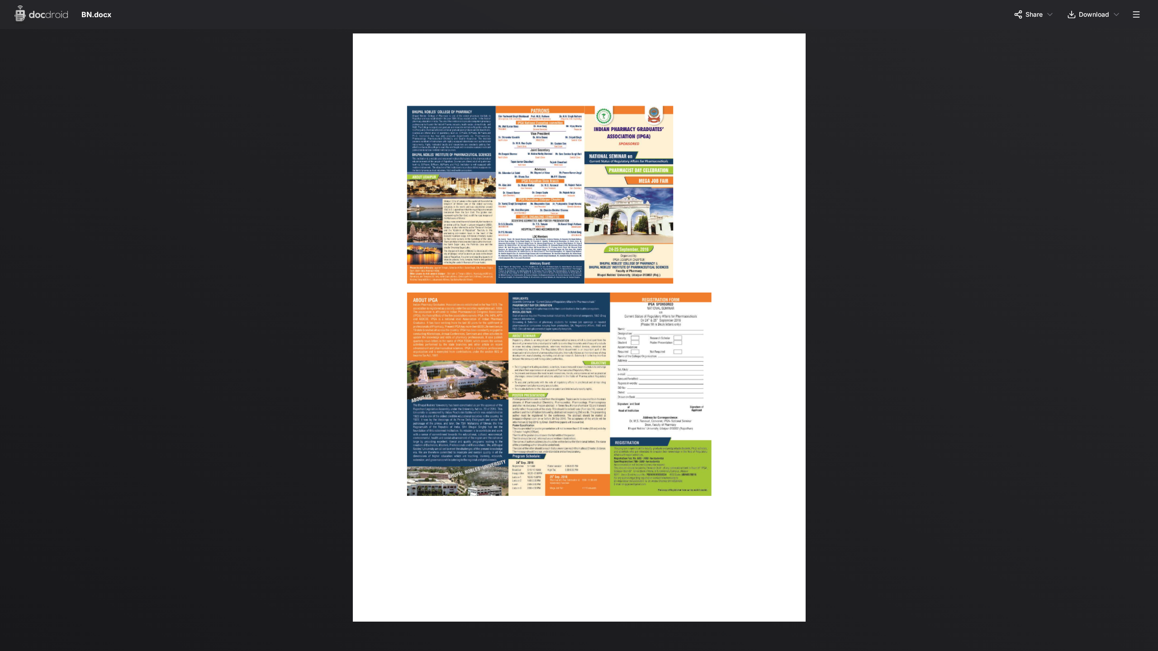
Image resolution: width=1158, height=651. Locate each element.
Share (1034, 14)
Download (1094, 14)
